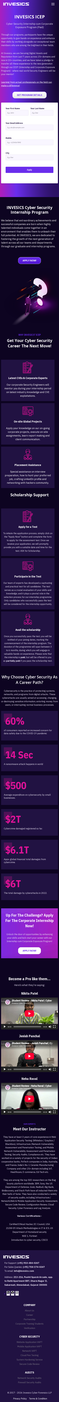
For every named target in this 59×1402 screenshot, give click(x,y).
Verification (29, 1328)
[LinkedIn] (8, 1293)
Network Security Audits (29, 1378)
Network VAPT (29, 1350)
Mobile (9, 138)
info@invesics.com (24, 1271)
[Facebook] (12, 1293)
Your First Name (13, 108)
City (7, 153)
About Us (29, 1310)
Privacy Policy (20, 1398)
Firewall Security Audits (29, 1382)
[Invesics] (16, 4)
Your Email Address (14, 123)
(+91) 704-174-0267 (34, 1267)
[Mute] (50, 1026)
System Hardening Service (30, 1359)
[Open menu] (52, 4)
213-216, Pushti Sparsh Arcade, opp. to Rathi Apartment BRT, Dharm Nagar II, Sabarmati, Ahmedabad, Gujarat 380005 (28, 1281)
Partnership (29, 1319)
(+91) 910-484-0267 (28, 1263)
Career (29, 1315)
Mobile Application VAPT (29, 1346)
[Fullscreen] (54, 1026)
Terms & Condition (38, 1398)
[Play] (4, 1026)
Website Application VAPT (29, 1342)
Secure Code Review (29, 1364)
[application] (29, 1013)
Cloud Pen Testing (30, 1355)
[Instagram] (17, 1293)
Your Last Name (37, 108)
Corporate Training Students (29, 1323)
